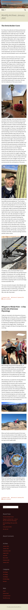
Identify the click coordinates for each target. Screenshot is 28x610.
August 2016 (5, 553)
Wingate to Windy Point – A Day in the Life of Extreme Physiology (13, 309)
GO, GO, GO (5, 529)
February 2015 (6, 560)
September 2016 (6, 551)
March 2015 (5, 557)
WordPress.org (6, 598)
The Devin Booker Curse (10, 26)
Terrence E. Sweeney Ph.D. (18, 297)
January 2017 (6, 548)
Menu (2, 10)
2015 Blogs (5, 572)
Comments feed (6, 595)
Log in (4, 591)
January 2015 (6, 562)
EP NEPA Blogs (6, 579)
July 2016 (5, 555)
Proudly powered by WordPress (14, 607)
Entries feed (6, 593)
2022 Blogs (5, 576)
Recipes (5, 581)
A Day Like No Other (7, 527)
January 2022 (6, 546)
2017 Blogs (5, 574)
